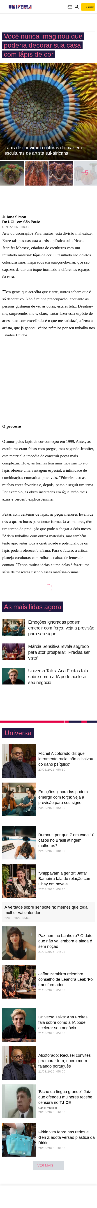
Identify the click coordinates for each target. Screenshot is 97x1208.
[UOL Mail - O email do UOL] (70, 7)
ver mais (45, 1165)
